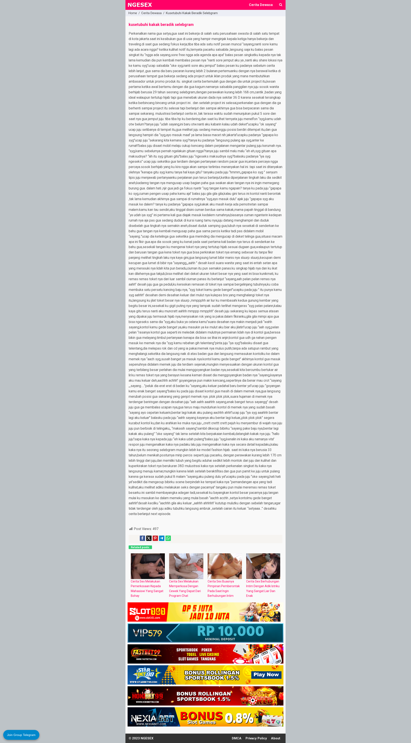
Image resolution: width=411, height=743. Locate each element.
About (275, 738)
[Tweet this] (149, 538)
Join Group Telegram (21, 735)
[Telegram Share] (161, 538)
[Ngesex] (140, 7)
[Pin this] (155, 538)
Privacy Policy (256, 738)
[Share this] (142, 538)
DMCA (236, 738)
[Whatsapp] (168, 538)
